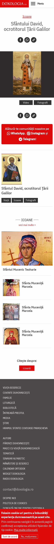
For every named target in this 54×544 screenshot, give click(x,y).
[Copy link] (33, 40)
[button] (37, 3)
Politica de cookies (15, 503)
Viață (6, 200)
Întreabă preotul (13, 413)
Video (26, 102)
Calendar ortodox (14, 468)
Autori (7, 438)
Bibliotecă (9, 408)
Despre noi (9, 498)
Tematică (8, 453)
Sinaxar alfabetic (14, 458)
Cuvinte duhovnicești (16, 392)
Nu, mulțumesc (29, 536)
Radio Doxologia (13, 478)
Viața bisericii (12, 387)
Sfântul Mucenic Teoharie (19, 269)
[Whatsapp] (27, 40)
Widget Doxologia (14, 473)
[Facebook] (20, 40)
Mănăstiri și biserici (16, 463)
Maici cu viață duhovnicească (21, 448)
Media (6, 418)
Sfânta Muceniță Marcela (32, 284)
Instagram (38, 133)
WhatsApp (18, 133)
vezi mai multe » (27, 225)
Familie (7, 397)
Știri (6, 423)
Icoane (27, 16)
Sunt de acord (10, 536)
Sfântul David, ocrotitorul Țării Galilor (24, 190)
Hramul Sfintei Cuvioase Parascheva (25, 428)
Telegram (29, 139)
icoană (27, 368)
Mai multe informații (26, 530)
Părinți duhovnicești (16, 443)
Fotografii (43, 102)
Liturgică (9, 402)
